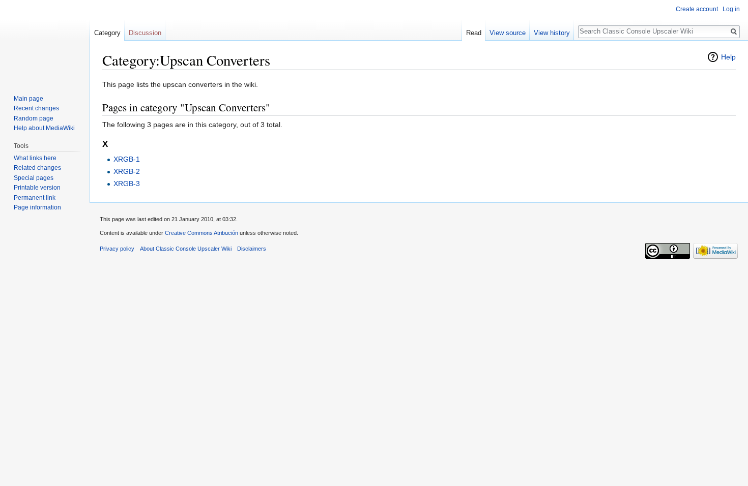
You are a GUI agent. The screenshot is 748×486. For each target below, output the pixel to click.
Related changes (37, 167)
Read (473, 33)
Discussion (145, 33)
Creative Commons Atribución (201, 233)
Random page (33, 118)
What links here (35, 158)
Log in (731, 9)
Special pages (33, 177)
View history (552, 33)
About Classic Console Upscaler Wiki (186, 249)
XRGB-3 (126, 183)
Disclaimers (251, 249)
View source (508, 33)
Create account (697, 9)
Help (728, 57)
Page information (37, 207)
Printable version (37, 187)
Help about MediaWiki (44, 128)
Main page (28, 98)
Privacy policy (117, 249)
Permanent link (34, 197)
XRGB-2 (126, 171)
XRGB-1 (126, 159)
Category (107, 33)
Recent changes (36, 108)
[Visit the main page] (44, 40)
